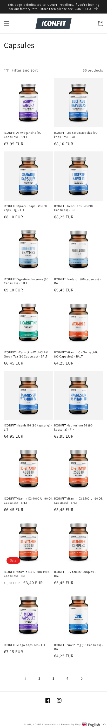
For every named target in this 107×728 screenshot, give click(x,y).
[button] (6, 23)
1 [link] (25, 678)
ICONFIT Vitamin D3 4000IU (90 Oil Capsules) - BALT (28, 500)
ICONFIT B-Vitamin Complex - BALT (75, 574)
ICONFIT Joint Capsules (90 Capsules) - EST (73, 208)
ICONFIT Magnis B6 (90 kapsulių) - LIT (28, 427)
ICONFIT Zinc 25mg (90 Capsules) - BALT (78, 647)
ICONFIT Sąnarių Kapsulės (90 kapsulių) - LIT (25, 208)
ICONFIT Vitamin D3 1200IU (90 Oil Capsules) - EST (28, 574)
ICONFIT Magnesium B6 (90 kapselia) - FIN (73, 427)
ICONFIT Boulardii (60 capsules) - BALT (77, 281)
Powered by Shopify (72, 724)
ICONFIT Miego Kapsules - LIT (24, 645)
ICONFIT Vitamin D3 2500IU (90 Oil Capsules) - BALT (78, 500)
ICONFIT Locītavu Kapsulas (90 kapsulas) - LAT (75, 135)
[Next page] (81, 678)
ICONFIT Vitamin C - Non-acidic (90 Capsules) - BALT (76, 354)
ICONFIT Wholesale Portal (47, 724)
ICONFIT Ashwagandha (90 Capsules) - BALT (23, 135)
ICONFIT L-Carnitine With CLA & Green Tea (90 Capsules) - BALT (26, 354)
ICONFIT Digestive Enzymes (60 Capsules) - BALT (26, 281)
